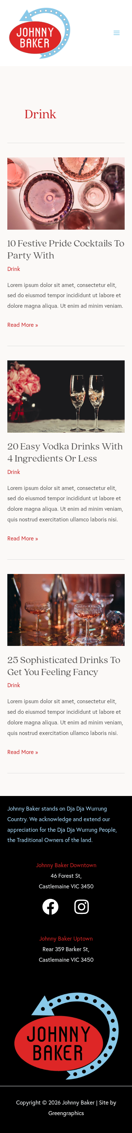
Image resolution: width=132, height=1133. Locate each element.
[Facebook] (50, 907)
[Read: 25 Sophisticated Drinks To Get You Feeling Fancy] (66, 609)
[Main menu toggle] (117, 33)
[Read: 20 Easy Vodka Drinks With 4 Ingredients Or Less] (66, 395)
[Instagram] (81, 907)
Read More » (22, 323)
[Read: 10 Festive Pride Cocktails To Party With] (66, 192)
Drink (13, 268)
